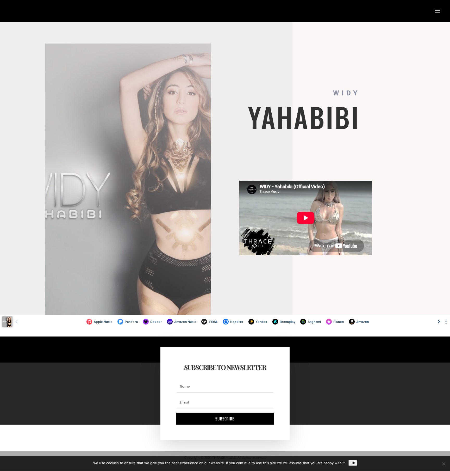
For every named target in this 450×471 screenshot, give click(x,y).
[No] (443, 463)
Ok (353, 463)
